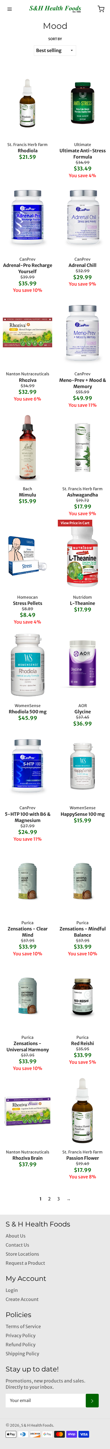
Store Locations (22, 1254)
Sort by (55, 39)
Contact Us (17, 1245)
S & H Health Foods (37, 1425)
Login (12, 1290)
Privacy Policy (21, 1335)
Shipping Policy (22, 1353)
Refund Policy (21, 1344)
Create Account (22, 1299)
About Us (16, 1236)
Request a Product (25, 1263)
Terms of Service (23, 1326)
